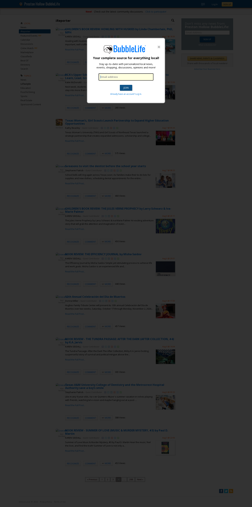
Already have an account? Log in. (126, 94)
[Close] (159, 47)
